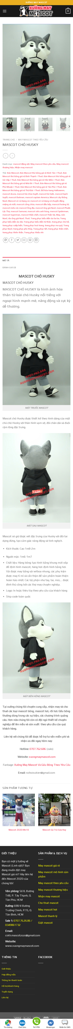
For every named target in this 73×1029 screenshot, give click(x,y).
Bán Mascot (13, 173)
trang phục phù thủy (22, 228)
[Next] (65, 69)
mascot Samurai (19, 211)
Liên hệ (5, 997)
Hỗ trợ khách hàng (10, 986)
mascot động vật (21, 164)
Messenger (50, 1027)
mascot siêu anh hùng (38, 211)
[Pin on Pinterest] (30, 240)
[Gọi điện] (36, 1022)
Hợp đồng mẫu (9, 974)
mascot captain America (37, 197)
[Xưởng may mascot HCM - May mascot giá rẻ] (36, 11)
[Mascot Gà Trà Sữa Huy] (54, 810)
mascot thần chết (29, 214)
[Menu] (5, 11)
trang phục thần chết (58, 228)
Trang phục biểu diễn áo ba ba (45, 218)
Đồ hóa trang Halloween (52, 190)
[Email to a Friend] (24, 240)
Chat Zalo (22, 1027)
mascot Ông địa (26, 208)
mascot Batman (16, 197)
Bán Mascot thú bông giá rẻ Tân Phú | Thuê (41, 187)
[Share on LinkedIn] (36, 240)
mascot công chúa (25, 204)
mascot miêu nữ (10, 208)
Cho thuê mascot (48, 902)
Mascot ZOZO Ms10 (19, 829)
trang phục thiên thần (13, 232)
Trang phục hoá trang (33, 225)
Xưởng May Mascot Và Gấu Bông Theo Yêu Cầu (42, 764)
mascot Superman (11, 214)
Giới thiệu (6, 968)
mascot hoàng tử (60, 204)
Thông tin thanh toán (12, 980)
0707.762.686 (38, 749)
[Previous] (8, 69)
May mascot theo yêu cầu (33, 139)
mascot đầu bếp (43, 204)
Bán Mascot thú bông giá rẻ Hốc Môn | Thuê (38, 180)
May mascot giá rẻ (49, 865)
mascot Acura (9, 194)
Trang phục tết (40, 228)
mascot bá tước (46, 194)
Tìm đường (8, 1027)
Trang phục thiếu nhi (33, 232)
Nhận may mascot (24, 167)
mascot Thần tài (47, 214)
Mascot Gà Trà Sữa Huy (54, 829)
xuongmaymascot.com (42, 756)
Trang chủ (9, 139)
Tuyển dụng (7, 991)
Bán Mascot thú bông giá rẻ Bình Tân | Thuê (41, 173)
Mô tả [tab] (6, 260)
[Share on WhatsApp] (5, 240)
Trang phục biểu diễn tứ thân (37, 221)
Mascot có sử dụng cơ (18, 201)
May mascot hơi (47, 909)
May (58, 214)
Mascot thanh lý (47, 916)
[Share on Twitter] (18, 240)
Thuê (27, 218)
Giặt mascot (45, 922)
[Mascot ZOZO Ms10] (19, 810)
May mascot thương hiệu (53, 889)
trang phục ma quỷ (53, 225)
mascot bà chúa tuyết (27, 194)
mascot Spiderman (59, 211)
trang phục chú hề (60, 221)
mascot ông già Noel (45, 208)
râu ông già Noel (16, 218)
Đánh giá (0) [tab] (9, 267)
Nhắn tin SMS (64, 1027)
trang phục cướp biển (12, 225)
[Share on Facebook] (12, 240)
